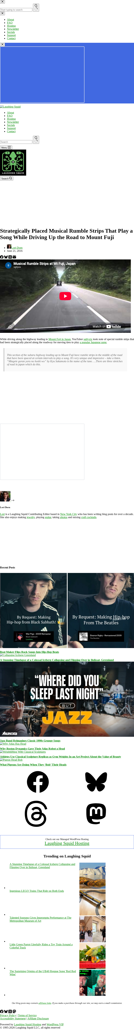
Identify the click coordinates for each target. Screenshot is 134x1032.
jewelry (31, 517)
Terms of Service (27, 1015)
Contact (11, 131)
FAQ (10, 115)
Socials (11, 125)
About (10, 112)
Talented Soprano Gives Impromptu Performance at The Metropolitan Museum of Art (40, 919)
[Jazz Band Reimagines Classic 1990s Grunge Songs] (67, 735)
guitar (48, 517)
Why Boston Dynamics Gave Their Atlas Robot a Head (32, 748)
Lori (2, 514)
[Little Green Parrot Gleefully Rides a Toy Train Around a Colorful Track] (92, 968)
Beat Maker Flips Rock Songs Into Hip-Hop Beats (29, 651)
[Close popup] (2, 44)
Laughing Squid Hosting (67, 843)
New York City (68, 514)
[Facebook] (2, 257)
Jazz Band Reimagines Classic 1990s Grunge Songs (30, 740)
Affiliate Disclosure (38, 1018)
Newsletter (13, 122)
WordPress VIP (55, 1024)
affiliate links (45, 1003)
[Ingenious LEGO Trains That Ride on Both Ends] (92, 914)
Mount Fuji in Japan (60, 339)
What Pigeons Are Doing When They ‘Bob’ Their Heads (33, 764)
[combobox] (16, 142)
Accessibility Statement (13, 1018)
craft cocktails (88, 517)
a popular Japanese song (93, 342)
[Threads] (10, 257)
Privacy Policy (8, 1015)
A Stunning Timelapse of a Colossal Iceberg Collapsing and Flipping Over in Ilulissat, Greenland (57, 659)
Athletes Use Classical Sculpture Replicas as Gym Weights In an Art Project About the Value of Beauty (60, 756)
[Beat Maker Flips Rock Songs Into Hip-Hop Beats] (67, 647)
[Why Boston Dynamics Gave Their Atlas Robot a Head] (13, 743)
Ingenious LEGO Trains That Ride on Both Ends (37, 890)
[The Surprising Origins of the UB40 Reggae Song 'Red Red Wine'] (92, 994)
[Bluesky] (6, 257)
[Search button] (36, 140)
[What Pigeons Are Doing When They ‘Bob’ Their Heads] (11, 759)
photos (63, 517)
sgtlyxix (88, 339)
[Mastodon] (96, 825)
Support (11, 128)
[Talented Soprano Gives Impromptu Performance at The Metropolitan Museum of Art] (92, 941)
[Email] (14, 257)
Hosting (11, 118)
